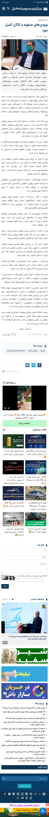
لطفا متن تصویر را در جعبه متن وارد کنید (33, 576)
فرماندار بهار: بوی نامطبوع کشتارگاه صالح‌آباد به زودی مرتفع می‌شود (23, 746)
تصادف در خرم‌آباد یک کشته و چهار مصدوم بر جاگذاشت (25, 741)
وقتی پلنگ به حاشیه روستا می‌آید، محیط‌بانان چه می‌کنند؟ (24, 708)
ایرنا (27, 9)
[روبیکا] (35, 794)
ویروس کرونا (32, 350)
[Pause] (5, 408)
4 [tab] (3, 599)
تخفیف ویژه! (24, 423)
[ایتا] (18, 794)
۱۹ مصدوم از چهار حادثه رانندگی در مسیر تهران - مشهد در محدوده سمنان (24, 736)
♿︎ (43, 810)
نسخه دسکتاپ (24, 786)
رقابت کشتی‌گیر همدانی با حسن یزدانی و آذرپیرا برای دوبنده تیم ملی (25, 753)
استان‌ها (28, 329)
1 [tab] (12, 599)
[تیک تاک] (31, 798)
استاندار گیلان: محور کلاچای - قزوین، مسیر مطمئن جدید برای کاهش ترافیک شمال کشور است (24, 759)
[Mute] (9, 408)
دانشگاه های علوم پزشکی (16, 350)
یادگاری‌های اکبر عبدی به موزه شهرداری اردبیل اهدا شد (25, 718)
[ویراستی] (9, 794)
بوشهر (21, 329)
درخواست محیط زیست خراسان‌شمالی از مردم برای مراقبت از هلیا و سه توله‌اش (23, 730)
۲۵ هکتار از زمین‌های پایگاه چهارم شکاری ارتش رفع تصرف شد (24, 713)
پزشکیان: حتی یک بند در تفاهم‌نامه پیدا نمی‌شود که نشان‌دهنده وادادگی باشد (27, 637)
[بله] (27, 794)
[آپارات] (31, 794)
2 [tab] (9, 599)
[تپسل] (3, 383)
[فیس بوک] (5, 794)
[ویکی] (22, 798)
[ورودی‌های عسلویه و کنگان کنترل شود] (24, 54)
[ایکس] (40, 794)
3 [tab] (6, 599)
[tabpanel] (24, 624)
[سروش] (14, 794)
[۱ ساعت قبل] (24, 617)
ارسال (5, 586)
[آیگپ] (22, 794)
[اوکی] (27, 798)
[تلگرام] (44, 794)
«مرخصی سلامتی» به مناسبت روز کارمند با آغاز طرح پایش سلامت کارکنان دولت (24, 723)
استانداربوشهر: (43, 20)
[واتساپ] (18, 798)
